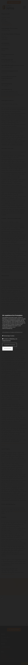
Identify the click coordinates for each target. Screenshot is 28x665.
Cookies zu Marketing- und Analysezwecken (9, 339)
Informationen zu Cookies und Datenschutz (12, 332)
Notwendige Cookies (9, 336)
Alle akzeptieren (7, 348)
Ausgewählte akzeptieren (9, 344)
